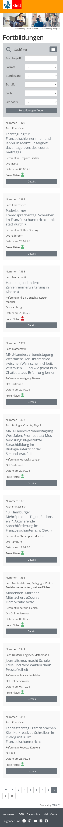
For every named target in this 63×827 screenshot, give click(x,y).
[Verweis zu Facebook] (24, 821)
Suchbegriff (12, 58)
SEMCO (56, 805)
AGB (21, 814)
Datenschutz (33, 814)
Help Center (51, 814)
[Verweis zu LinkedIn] (41, 821)
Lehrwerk (12, 102)
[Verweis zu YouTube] (35, 821)
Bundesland (12, 76)
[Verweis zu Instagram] (29, 821)
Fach (9, 93)
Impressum (9, 814)
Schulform (12, 84)
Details (31, 181)
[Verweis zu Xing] (46, 821)
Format (10, 67)
